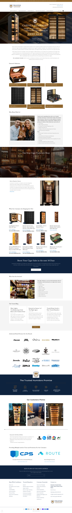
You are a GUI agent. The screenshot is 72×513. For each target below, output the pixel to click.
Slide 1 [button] (33, 42)
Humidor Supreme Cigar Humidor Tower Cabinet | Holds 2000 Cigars (55, 227)
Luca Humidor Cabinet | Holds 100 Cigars (14, 226)
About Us (11, 484)
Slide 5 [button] (35, 43)
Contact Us (39, 499)
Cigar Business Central (40, 10)
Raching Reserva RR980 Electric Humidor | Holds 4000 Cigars (28, 248)
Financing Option (40, 489)
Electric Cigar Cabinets (27, 489)
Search (24, 484)
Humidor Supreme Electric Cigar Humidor (41, 247)
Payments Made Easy (41, 491)
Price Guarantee (40, 492)
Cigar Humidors (13, 10)
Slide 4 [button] (34, 43)
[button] (59, 11)
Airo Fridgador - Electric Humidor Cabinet (41, 226)
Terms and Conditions (13, 494)
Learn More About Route (49, 461)
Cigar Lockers (26, 488)
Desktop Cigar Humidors (28, 486)
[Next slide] (40, 42)
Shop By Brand (49, 10)
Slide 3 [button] (35, 42)
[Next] (62, 416)
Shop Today (36, 158)
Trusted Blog (11, 489)
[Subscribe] (44, 475)
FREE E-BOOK (36, 269)
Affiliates (11, 496)
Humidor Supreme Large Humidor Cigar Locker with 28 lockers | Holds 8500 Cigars (29, 227)
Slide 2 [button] (34, 42)
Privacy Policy (12, 492)
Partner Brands (12, 491)
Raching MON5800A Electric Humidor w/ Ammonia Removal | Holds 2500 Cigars (15, 248)
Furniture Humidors (27, 493)
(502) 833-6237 (60, 5)
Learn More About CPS (22, 461)
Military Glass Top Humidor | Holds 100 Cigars (56, 247)
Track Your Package (41, 484)
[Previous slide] (32, 42)
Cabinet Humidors (27, 491)
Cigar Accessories (22, 10)
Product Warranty (40, 497)
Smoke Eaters (30, 10)
